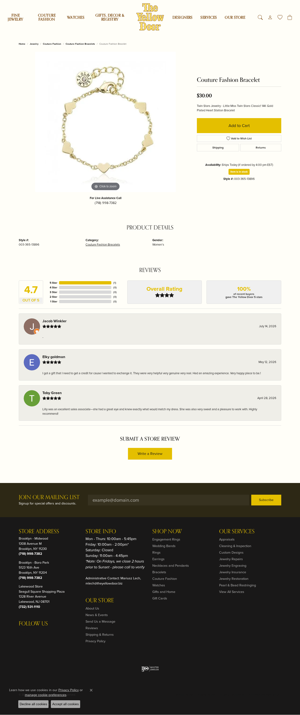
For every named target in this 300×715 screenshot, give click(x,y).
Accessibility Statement (264, 695)
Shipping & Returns (100, 634)
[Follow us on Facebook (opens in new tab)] (34, 633)
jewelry (34, 44)
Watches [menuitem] (158, 585)
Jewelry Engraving (232, 565)
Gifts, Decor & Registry (109, 17)
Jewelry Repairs (231, 559)
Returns (261, 147)
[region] (105, 122)
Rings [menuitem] (156, 552)
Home (22, 44)
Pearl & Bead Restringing (237, 585)
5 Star (53, 283)
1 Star (53, 301)
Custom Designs (231, 552)
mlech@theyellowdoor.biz (104, 583)
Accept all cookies (65, 704)
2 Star (53, 297)
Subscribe (266, 499)
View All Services (231, 591)
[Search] (260, 17)
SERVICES (208, 18)
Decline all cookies (33, 704)
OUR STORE (235, 18)
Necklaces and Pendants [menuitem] (170, 565)
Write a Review (150, 453)
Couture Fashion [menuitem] (164, 578)
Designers (182, 18)
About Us (92, 608)
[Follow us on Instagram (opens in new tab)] (23, 633)
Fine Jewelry (15, 17)
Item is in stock (239, 172)
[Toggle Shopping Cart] (289, 17)
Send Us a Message (100, 621)
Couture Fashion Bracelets (80, 44)
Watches (75, 18)
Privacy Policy (95, 641)
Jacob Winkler (54, 321)
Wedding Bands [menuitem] (164, 545)
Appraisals (227, 539)
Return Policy (184, 695)
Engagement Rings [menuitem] (166, 539)
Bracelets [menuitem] (159, 572)
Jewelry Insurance (232, 572)
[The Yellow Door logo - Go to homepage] (150, 17)
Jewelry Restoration (233, 578)
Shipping (218, 147)
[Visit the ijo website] (150, 669)
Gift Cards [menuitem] (159, 598)
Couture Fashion (47, 17)
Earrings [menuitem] (158, 559)
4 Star (53, 287)
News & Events (97, 614)
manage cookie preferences (45, 695)
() (114, 283)
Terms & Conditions (231, 695)
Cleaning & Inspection (235, 545)
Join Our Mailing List (49, 497)
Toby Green (52, 393)
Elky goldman (53, 356)
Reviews (92, 628)
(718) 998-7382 (105, 202)
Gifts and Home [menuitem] (163, 591)
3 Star (53, 292)
